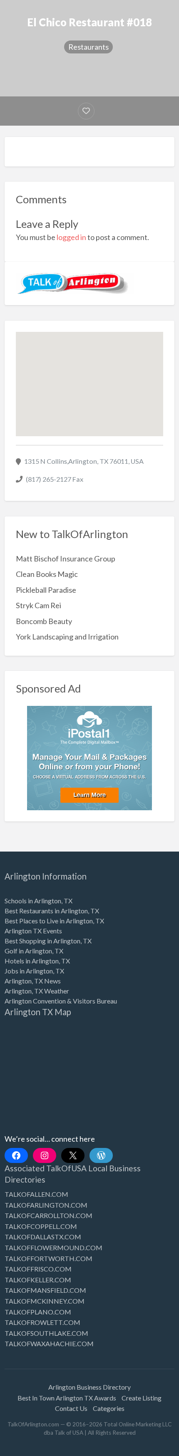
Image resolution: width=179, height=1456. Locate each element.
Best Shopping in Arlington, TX (48, 941)
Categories (108, 1408)
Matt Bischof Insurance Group (65, 558)
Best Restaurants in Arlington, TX (52, 911)
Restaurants (88, 46)
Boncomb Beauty (44, 621)
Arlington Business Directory (89, 1387)
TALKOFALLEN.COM (36, 1194)
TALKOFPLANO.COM (38, 1312)
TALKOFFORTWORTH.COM (48, 1258)
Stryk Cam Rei (38, 605)
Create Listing (142, 1398)
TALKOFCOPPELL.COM (41, 1226)
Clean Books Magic (47, 574)
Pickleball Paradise (46, 589)
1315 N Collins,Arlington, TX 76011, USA (84, 461)
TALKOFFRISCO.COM (38, 1269)
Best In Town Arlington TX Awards (66, 1398)
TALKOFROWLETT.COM (42, 1322)
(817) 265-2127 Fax (54, 479)
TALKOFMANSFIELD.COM (45, 1290)
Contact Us (71, 1408)
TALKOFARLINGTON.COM (46, 1205)
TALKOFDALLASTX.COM (43, 1237)
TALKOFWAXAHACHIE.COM (49, 1343)
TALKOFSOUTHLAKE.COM (46, 1333)
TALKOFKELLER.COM (38, 1280)
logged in (71, 237)
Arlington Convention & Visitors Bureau (61, 1001)
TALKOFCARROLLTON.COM (48, 1215)
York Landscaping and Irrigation (67, 636)
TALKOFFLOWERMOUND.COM (53, 1247)
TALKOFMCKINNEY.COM (45, 1301)
